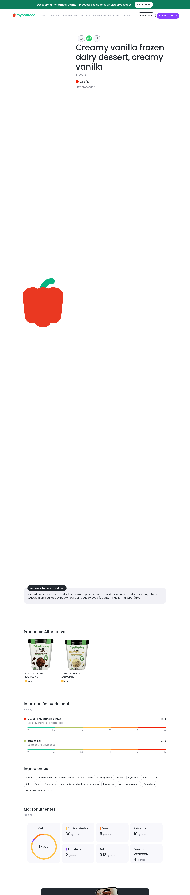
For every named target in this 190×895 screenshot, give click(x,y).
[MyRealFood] (23, 15)
